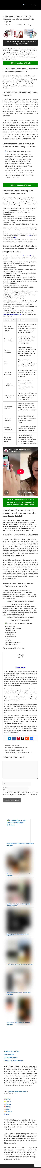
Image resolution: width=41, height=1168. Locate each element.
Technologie (15, 745)
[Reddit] (27, 738)
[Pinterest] (18, 738)
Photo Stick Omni (28, 256)
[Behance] (31, 738)
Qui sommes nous (10, 1057)
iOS (15, 237)
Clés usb (8, 745)
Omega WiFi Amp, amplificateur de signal (18, 752)
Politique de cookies (11, 1051)
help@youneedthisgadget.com (12, 314)
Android (31, 235)
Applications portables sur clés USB (16, 747)
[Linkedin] (9, 738)
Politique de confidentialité (13, 1060)
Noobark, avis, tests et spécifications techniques (20, 964)
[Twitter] (22, 738)
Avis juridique (9, 1054)
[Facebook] (14, 738)
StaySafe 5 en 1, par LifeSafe (14, 750)
